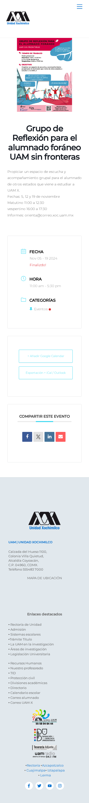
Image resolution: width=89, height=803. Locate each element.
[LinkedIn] (49, 437)
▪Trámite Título (20, 639)
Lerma (45, 775)
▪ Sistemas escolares (24, 634)
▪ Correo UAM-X (20, 703)
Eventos (41, 309)
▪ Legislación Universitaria (29, 654)
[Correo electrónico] (61, 437)
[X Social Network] (38, 437)
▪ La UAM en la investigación (31, 644)
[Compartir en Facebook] (27, 437)
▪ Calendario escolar (24, 693)
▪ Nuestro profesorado (25, 668)
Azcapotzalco (53, 765)
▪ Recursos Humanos (25, 663)
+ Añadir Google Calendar (45, 356)
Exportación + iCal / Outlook (46, 373)
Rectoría (33, 765)
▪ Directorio (17, 688)
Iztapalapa (56, 770)
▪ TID (12, 673)
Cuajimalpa (35, 770)
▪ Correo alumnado (23, 698)
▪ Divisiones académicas (27, 683)
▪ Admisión (17, 629)
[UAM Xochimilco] (18, 29)
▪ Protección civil (21, 678)
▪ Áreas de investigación (27, 649)
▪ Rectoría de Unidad (25, 624)
